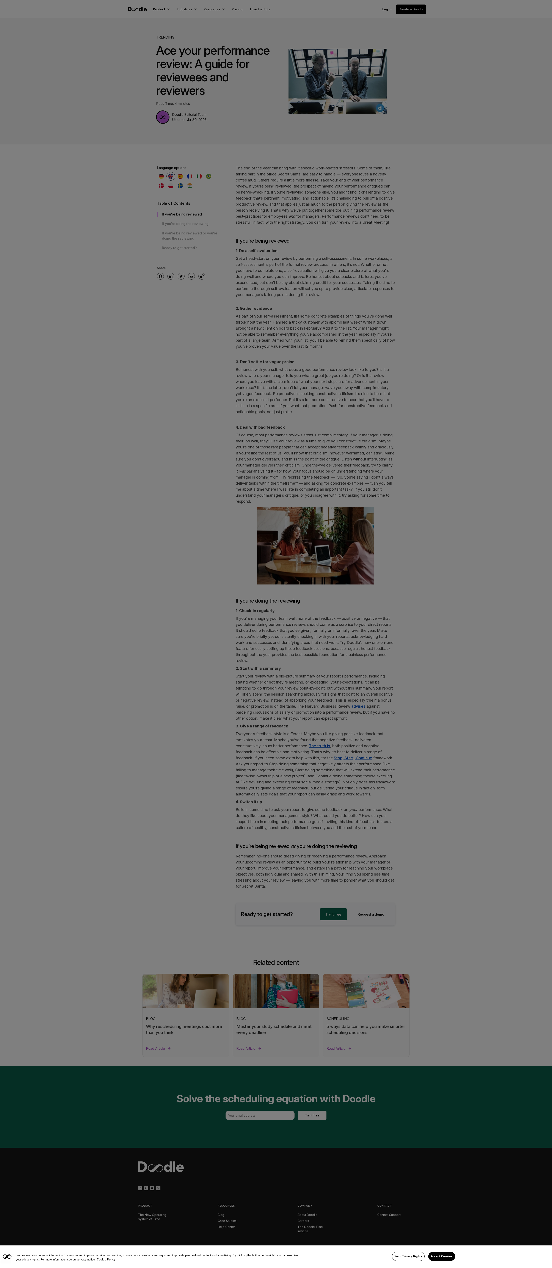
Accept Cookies (441, 1256)
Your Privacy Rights (408, 1256)
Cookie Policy (106, 1259)
